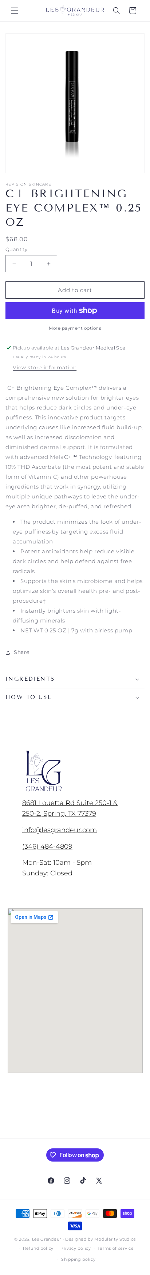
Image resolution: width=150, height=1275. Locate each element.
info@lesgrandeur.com (59, 830)
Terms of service (116, 1248)
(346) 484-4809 (47, 846)
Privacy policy (75, 1248)
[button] (15, 11)
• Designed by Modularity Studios (99, 1239)
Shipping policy (78, 1259)
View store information (44, 367)
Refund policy (38, 1248)
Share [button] (21, 652)
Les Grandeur (46, 1239)
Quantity (16, 249)
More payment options (75, 328)
